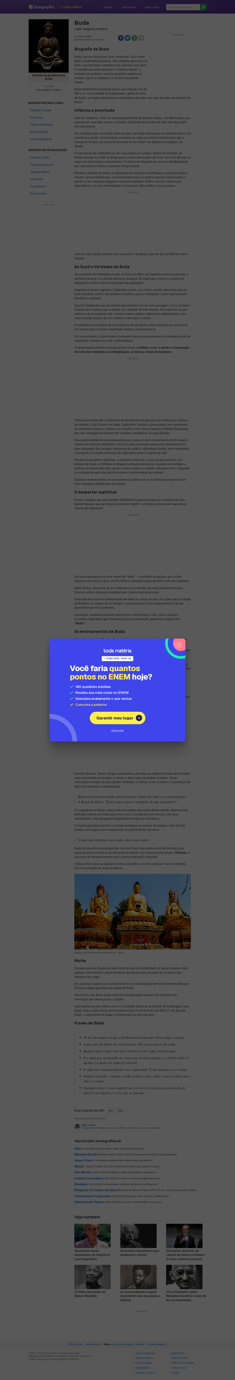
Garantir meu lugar (114, 718)
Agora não (117, 730)
